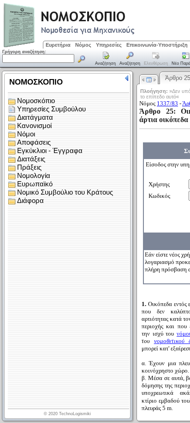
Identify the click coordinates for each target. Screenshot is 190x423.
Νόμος (83, 45)
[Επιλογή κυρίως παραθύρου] (106, 59)
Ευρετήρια (58, 45)
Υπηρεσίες (109, 45)
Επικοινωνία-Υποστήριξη (157, 45)
